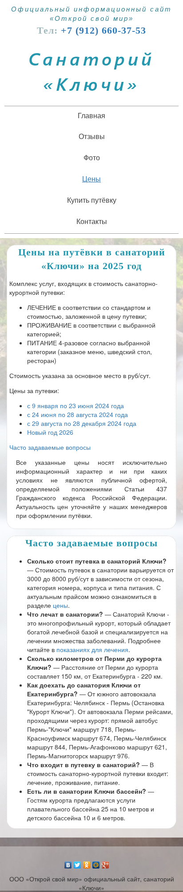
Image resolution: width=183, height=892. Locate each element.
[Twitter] (77, 862)
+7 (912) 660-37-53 (103, 30)
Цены (91, 179)
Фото (92, 157)
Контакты (91, 221)
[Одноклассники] (87, 862)
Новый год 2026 (50, 432)
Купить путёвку (91, 200)
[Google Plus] (105, 862)
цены (60, 605)
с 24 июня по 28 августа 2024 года (77, 414)
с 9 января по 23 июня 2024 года (75, 405)
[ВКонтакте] (68, 862)
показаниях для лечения (92, 649)
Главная (91, 115)
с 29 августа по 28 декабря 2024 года (81, 423)
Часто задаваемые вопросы (50, 447)
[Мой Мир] (96, 862)
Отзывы (92, 136)
